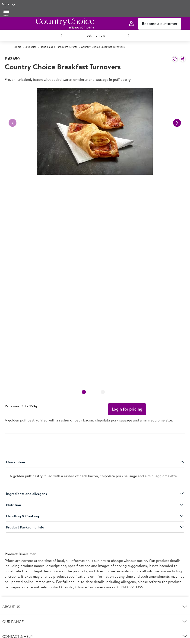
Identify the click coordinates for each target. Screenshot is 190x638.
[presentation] (95, 477)
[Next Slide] (128, 35)
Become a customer (159, 23)
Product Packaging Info (25, 527)
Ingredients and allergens (26, 493)
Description (15, 461)
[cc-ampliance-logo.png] (65, 23)
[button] (95, 606)
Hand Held (46, 47)
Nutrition (13, 504)
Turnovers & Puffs (66, 47)
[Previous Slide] (61, 35)
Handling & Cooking (22, 515)
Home (17, 47)
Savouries (30, 47)
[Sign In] (131, 24)
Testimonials (95, 35)
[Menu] (6, 12)
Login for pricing (127, 409)
